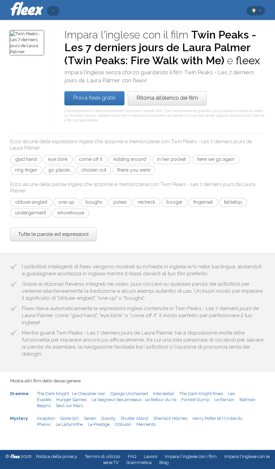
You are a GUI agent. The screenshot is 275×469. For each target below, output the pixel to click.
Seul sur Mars (69, 405)
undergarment (30, 212)
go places (59, 170)
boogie (174, 202)
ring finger (26, 170)
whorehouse (70, 212)
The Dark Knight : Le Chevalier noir (71, 393)
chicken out (93, 170)
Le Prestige (99, 424)
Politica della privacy (56, 456)
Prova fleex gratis (94, 98)
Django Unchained (129, 393)
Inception (46, 418)
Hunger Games (71, 399)
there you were (133, 170)
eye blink (58, 159)
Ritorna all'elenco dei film (167, 98)
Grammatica (139, 462)
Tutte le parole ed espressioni (53, 234)
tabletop (233, 202)
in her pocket (171, 159)
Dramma (19, 393)
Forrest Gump (195, 399)
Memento (146, 424)
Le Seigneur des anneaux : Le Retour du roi (134, 399)
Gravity (108, 418)
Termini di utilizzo (102, 456)
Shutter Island (134, 418)
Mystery (19, 418)
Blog (164, 462)
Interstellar (163, 393)
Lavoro (150, 456)
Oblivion (123, 424)
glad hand (26, 159)
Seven (90, 418)
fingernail (203, 202)
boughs (94, 202)
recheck (146, 202)
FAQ (132, 456)
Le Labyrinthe (69, 424)
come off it (90, 159)
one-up (66, 202)
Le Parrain (224, 399)
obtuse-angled (31, 202)
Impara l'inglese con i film (191, 456)
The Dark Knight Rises (201, 393)
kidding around (129, 159)
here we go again (215, 159)
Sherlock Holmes (170, 418)
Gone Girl (69, 418)
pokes (120, 202)
